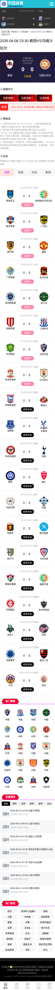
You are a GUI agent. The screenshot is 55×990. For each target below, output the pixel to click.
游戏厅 (27, 939)
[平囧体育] (12, 4)
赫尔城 (10, 251)
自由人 (10, 634)
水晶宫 (44, 431)
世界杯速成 (45, 922)
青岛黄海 (9, 950)
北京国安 (10, 354)
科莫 (44, 507)
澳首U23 (20, 161)
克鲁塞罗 (10, 660)
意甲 (35, 469)
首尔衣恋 (45, 928)
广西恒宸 (10, 277)
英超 (35, 239)
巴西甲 (35, 571)
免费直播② (27, 98)
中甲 (35, 188)
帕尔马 (10, 558)
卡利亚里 (44, 558)
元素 (9, 917)
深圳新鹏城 (10, 303)
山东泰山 (44, 379)
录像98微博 (45, 939)
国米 (10, 482)
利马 (45, 950)
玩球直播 (44, 98)
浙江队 (44, 303)
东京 (27, 933)
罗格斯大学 (5, 161)
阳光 (44, 685)
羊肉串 (27, 917)
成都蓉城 (10, 328)
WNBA (35, 622)
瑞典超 (45, 933)
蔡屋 (9, 922)
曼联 (44, 252)
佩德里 (9, 939)
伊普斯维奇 (10, 405)
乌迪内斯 (10, 507)
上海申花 (44, 328)
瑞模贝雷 (44, 584)
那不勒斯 (44, 533)
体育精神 (9, 933)
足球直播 (24, 32)
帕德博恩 (45, 917)
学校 (27, 950)
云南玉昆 (44, 354)
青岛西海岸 (10, 379)
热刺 (44, 456)
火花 (10, 685)
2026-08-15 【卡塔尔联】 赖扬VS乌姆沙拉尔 (32, 107)
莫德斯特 (42, 161)
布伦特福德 (10, 456)
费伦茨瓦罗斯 (45, 944)
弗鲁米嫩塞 (10, 584)
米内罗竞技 (43, 610)
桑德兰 (44, 405)
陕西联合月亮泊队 (43, 201)
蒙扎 (44, 482)
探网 (45, 911)
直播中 (27, 205)
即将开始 (27, 409)
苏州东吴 (44, 277)
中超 (4, 11)
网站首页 (14, 32)
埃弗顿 (10, 430)
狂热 (44, 635)
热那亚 (10, 533)
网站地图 (47, 976)
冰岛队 (27, 928)
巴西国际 (10, 609)
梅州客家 (10, 226)
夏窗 (9, 944)
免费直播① (9, 98)
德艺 (9, 911)
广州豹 (44, 226)
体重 (27, 922)
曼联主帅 (27, 944)
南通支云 (10, 200)
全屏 (9, 928)
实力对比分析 (31, 161)
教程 (13, 161)
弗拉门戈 (44, 660)
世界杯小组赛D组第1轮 (28, 911)
